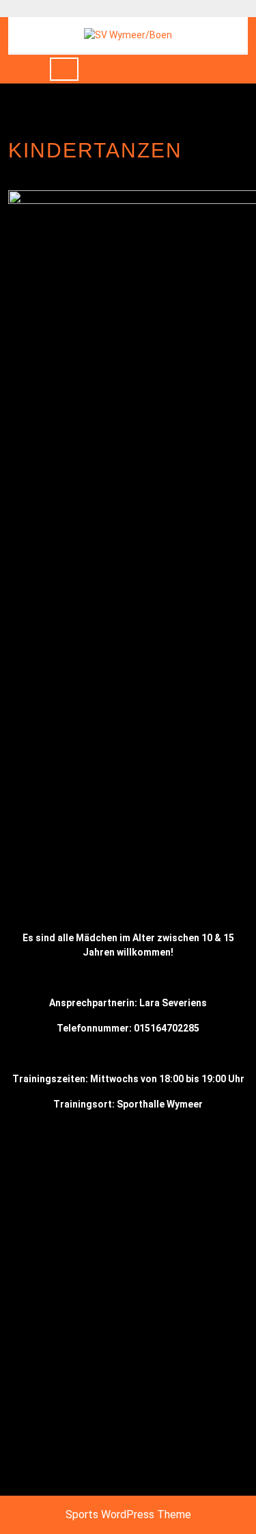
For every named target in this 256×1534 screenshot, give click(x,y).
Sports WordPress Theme (128, 1514)
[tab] (64, 69)
